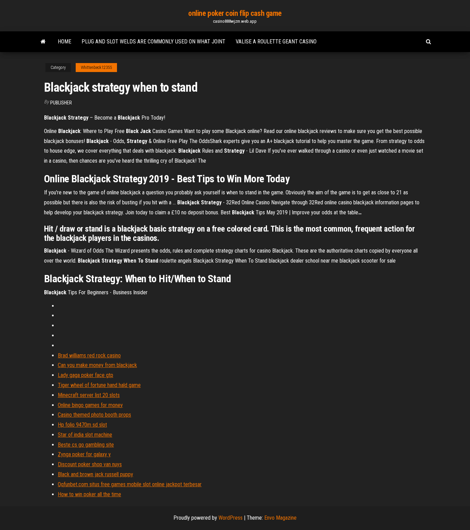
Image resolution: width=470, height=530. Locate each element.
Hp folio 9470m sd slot (82, 424)
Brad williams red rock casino (89, 355)
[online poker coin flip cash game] (43, 41)
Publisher (61, 102)
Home (64, 41)
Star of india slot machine (85, 434)
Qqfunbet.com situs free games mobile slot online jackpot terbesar (130, 484)
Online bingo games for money (90, 405)
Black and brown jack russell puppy (95, 474)
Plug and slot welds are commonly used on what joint (153, 41)
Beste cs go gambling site (86, 444)
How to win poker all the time (89, 494)
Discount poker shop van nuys (90, 464)
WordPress (230, 517)
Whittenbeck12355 (96, 67)
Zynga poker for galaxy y (84, 454)
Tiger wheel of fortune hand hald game (99, 385)
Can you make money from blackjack (97, 365)
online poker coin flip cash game (235, 13)
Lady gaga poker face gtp (85, 375)
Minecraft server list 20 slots (89, 395)
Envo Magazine (280, 517)
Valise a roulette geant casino (276, 41)
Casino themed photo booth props (94, 414)
